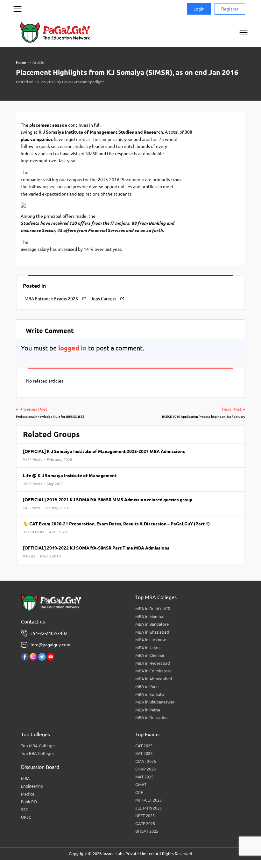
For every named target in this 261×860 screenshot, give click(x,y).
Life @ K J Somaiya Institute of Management (69, 479)
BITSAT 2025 (146, 831)
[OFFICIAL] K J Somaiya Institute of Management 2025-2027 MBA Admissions (104, 455)
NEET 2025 (145, 815)
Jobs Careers (103, 298)
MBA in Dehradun (151, 717)
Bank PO (29, 801)
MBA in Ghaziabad (152, 632)
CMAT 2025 (145, 761)
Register (229, 8)
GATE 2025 (145, 823)
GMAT (140, 784)
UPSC (26, 817)
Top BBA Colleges (37, 753)
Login (199, 8)
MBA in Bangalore (152, 624)
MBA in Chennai (149, 655)
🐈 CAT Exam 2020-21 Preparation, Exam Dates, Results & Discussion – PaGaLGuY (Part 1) (116, 527)
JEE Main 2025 (148, 808)
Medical (28, 794)
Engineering (32, 786)
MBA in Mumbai (149, 616)
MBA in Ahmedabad (153, 679)
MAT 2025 (144, 777)
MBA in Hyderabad (152, 663)
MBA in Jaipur (148, 647)
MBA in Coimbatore (153, 671)
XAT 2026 (143, 753)
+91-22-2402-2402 (49, 633)
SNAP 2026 (145, 769)
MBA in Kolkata (149, 694)
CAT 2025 (143, 745)
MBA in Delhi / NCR (152, 608)
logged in (72, 348)
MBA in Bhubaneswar (154, 702)
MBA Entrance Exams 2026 (51, 298)
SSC (24, 809)
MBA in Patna (147, 710)
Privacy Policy (25, 33)
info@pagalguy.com (50, 644)
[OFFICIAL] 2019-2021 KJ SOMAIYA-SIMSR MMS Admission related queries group (107, 503)
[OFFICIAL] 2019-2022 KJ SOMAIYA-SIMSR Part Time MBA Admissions (96, 551)
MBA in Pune (147, 686)
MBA (25, 778)
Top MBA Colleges (38, 745)
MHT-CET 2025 (148, 800)
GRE (139, 792)
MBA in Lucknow (150, 639)
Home (21, 62)
